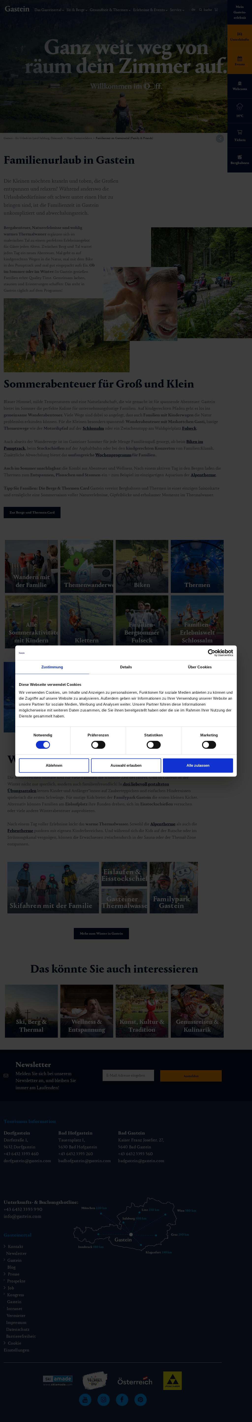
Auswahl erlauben (126, 765)
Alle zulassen (198, 765)
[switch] (98, 745)
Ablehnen (54, 765)
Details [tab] (126, 667)
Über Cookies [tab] (200, 667)
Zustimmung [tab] (52, 667)
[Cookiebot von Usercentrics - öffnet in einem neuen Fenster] (211, 653)
